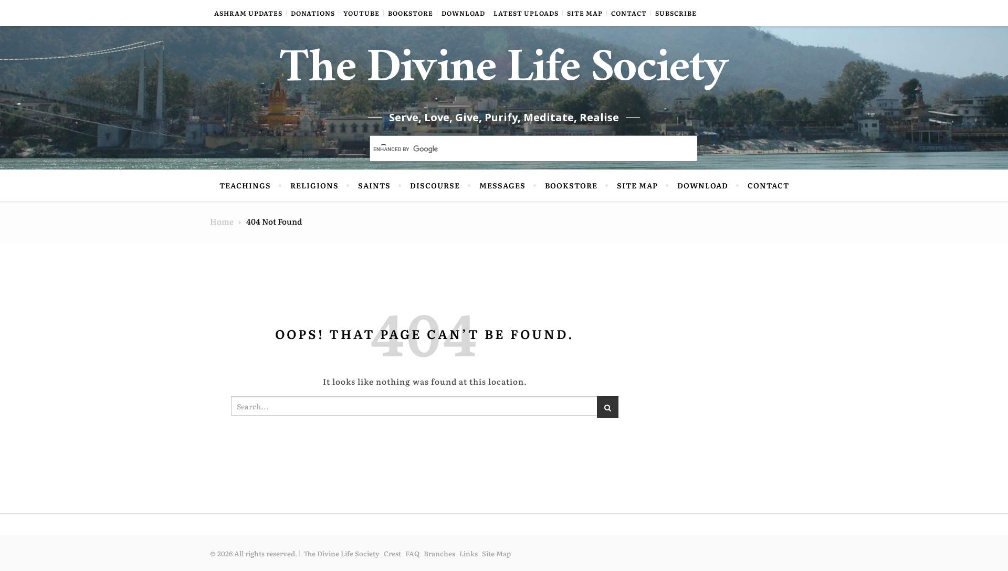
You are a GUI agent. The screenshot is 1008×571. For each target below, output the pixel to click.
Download (463, 13)
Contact (629, 13)
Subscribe (676, 13)
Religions (314, 185)
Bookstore (410, 13)
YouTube (361, 13)
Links (468, 553)
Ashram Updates (248, 13)
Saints (374, 185)
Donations (313, 13)
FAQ (412, 553)
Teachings (245, 185)
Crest (392, 553)
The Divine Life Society (504, 73)
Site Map (585, 13)
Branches (439, 553)
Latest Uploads (526, 13)
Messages (502, 185)
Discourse (435, 185)
